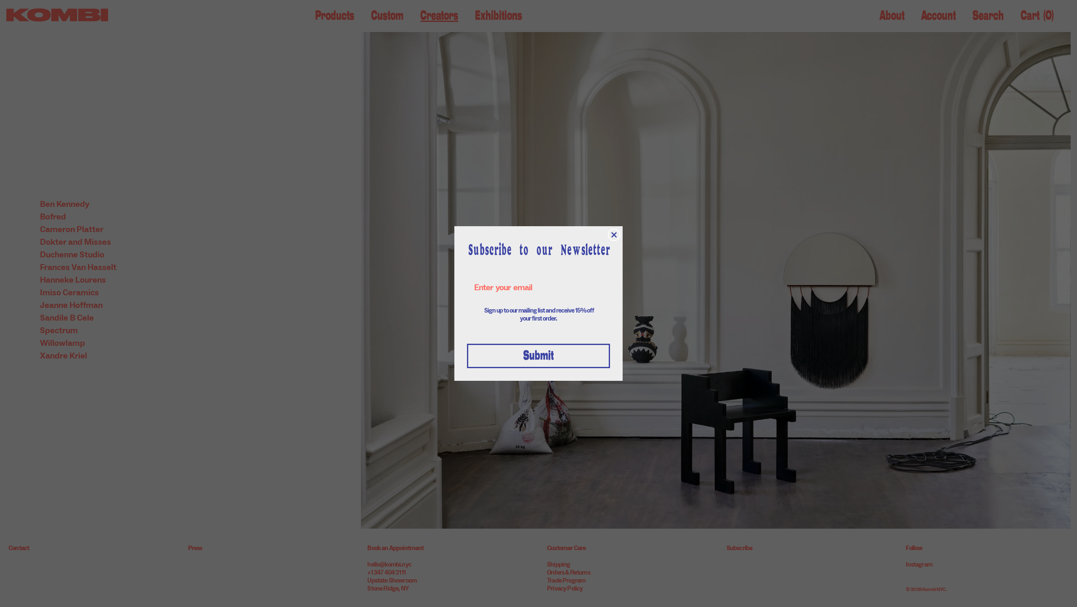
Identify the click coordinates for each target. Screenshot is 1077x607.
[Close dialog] (614, 235)
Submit (538, 356)
